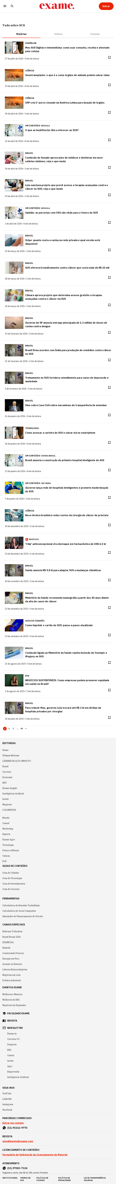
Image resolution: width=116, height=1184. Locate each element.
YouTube (6, 1093)
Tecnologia (8, 845)
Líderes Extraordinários (14, 969)
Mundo (6, 817)
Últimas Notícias (10, 755)
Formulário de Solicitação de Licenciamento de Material (34, 1154)
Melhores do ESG (11, 999)
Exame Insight (9, 788)
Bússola (45, 126)
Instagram (7, 1104)
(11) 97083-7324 (17, 1168)
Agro (9, 1066)
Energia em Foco (10, 958)
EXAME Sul (8, 942)
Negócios (7, 804)
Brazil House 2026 (11, 937)
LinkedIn (7, 1099)
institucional (10, 1178)
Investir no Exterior (12, 964)
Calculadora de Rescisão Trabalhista (21, 905)
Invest (5, 799)
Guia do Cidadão (10, 872)
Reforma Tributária (12, 931)
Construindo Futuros (13, 953)
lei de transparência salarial (95, 1179)
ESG (4, 782)
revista (12, 1020)
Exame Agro (8, 839)
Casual (5, 823)
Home (5, 750)
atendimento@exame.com (17, 1141)
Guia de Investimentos (13, 883)
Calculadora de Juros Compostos (19, 911)
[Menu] (4, 6)
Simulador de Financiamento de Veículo (22, 916)
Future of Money (10, 850)
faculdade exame (18, 1013)
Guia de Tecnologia (12, 878)
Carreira (6, 771)
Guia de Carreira (10, 889)
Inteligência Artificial (13, 793)
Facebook (7, 1109)
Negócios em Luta (11, 975)
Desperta (12, 1044)
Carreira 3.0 (13, 1039)
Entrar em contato (13, 1122)
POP (4, 861)
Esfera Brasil (48, 456)
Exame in (12, 1033)
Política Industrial (11, 980)
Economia (7, 777)
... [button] (17, 729)
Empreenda (13, 1071)
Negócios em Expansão (14, 1005)
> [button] (25, 729)
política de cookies (42, 1179)
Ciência (6, 856)
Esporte (6, 834)
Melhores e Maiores (12, 994)
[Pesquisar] (12, 6)
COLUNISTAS (9, 810)
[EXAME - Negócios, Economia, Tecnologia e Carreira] (56, 6)
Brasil (5, 766)
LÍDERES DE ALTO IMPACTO (16, 761)
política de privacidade (64, 1179)
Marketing (7, 828)
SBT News (46, 483)
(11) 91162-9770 (17, 1127)
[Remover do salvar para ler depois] (109, 57)
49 (22, 729)
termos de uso (25, 1179)
